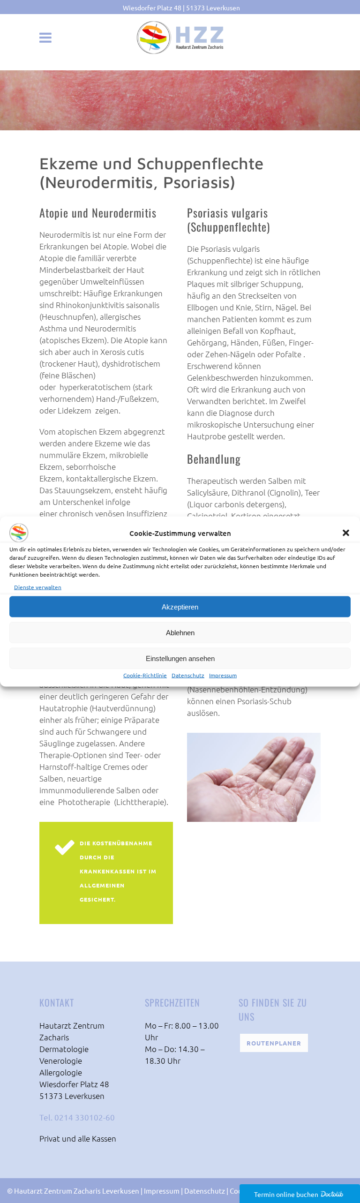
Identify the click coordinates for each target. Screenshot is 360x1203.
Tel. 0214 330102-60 (77, 1117)
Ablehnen (180, 632)
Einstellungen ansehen (180, 658)
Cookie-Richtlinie (145, 675)
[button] (346, 533)
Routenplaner (274, 1043)
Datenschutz (188, 675)
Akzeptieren (180, 606)
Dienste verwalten (37, 587)
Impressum (223, 675)
